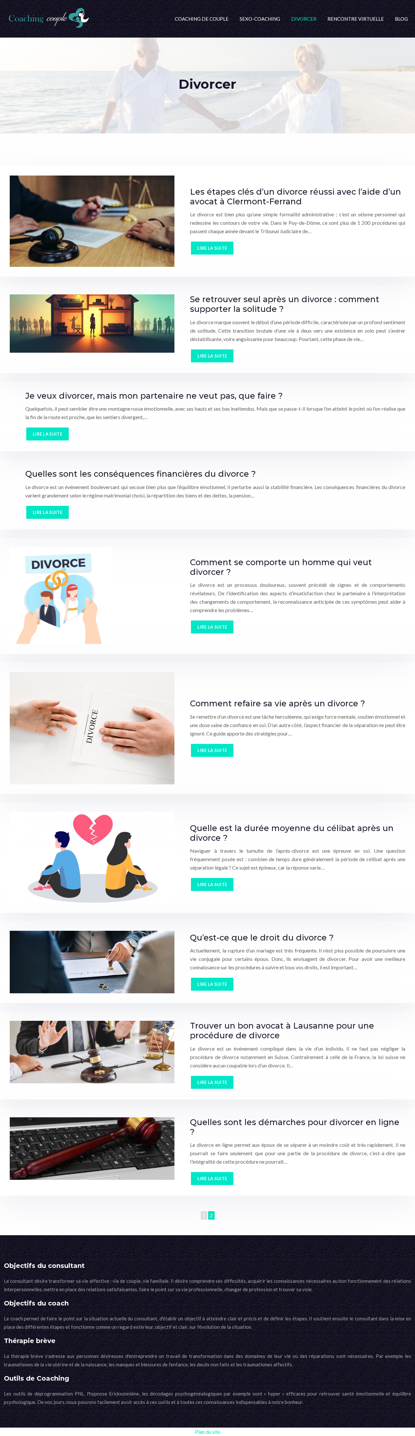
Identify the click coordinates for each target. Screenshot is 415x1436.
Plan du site (207, 1432)
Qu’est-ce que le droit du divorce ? (262, 937)
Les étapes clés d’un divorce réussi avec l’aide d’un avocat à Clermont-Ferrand (295, 196)
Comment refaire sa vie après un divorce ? (277, 703)
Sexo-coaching (260, 19)
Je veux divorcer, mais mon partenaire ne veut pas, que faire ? (154, 396)
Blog (401, 19)
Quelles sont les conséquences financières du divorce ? (140, 474)
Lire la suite (212, 248)
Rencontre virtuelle (355, 19)
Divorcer (303, 19)
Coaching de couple (202, 19)
